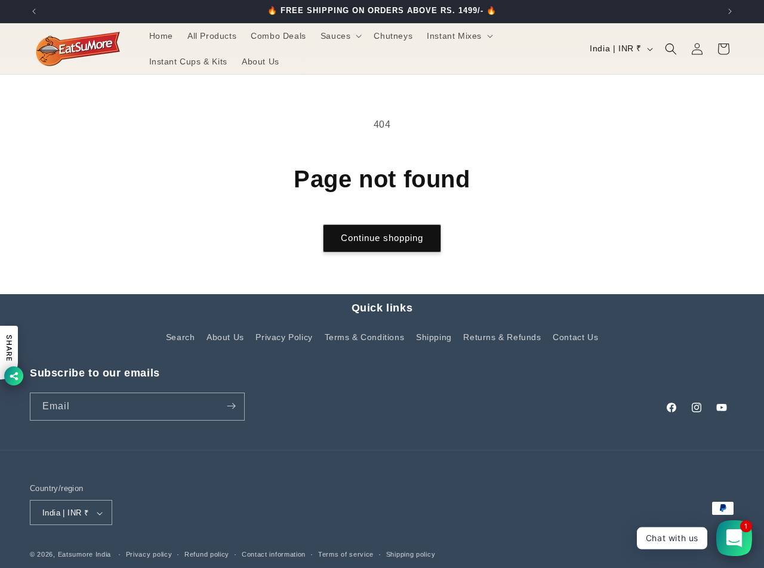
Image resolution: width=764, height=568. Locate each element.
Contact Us (575, 337)
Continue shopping (382, 238)
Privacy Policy (283, 337)
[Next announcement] (730, 11)
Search (180, 337)
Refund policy (206, 554)
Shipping (434, 337)
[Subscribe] (231, 406)
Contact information (274, 554)
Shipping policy (411, 554)
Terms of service (346, 554)
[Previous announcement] (34, 11)
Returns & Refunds (502, 337)
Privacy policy (149, 554)
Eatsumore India (85, 554)
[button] (340, 35)
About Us (225, 337)
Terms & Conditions (365, 337)
